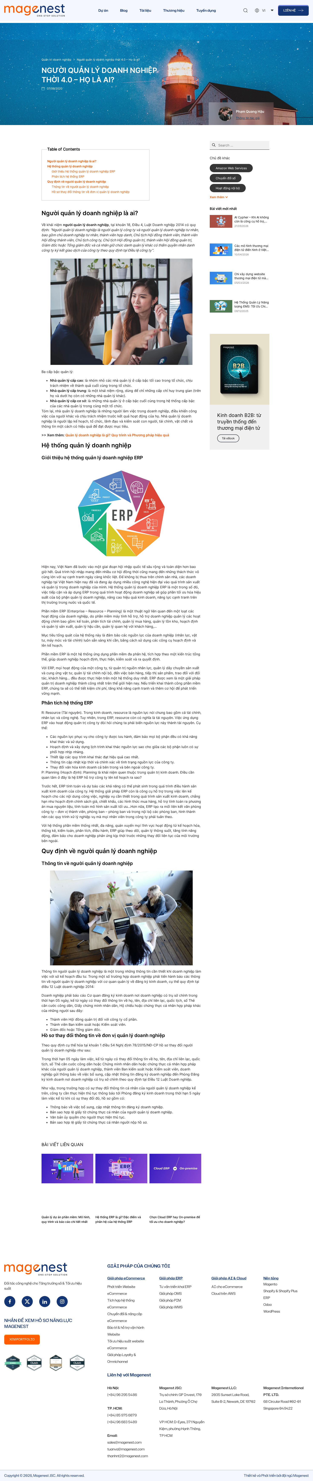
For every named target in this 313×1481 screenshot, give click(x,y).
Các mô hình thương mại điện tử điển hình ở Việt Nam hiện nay (251, 248)
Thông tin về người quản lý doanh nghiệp (80, 186)
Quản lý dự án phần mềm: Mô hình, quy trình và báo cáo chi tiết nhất (66, 1219)
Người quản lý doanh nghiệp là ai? (71, 161)
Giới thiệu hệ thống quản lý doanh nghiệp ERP (83, 171)
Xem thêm (217, 197)
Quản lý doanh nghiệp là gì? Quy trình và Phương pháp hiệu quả (117, 435)
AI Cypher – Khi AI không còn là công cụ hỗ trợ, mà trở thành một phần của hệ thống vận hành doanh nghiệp (251, 219)
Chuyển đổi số (225, 178)
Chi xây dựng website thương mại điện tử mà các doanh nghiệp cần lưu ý (250, 276)
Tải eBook (228, 438)
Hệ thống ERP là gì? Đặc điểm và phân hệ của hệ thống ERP (118, 1219)
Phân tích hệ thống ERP (68, 176)
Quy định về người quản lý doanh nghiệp (76, 181)
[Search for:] (239, 145)
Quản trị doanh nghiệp (56, 59)
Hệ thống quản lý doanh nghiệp (70, 166)
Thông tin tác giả (248, 118)
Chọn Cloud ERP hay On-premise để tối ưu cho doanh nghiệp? (174, 1219)
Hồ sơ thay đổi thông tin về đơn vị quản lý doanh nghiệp (91, 191)
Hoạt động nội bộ (228, 188)
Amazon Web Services (231, 168)
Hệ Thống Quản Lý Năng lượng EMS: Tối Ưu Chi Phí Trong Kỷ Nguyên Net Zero (251, 304)
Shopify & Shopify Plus (280, 1291)
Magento (270, 1284)
